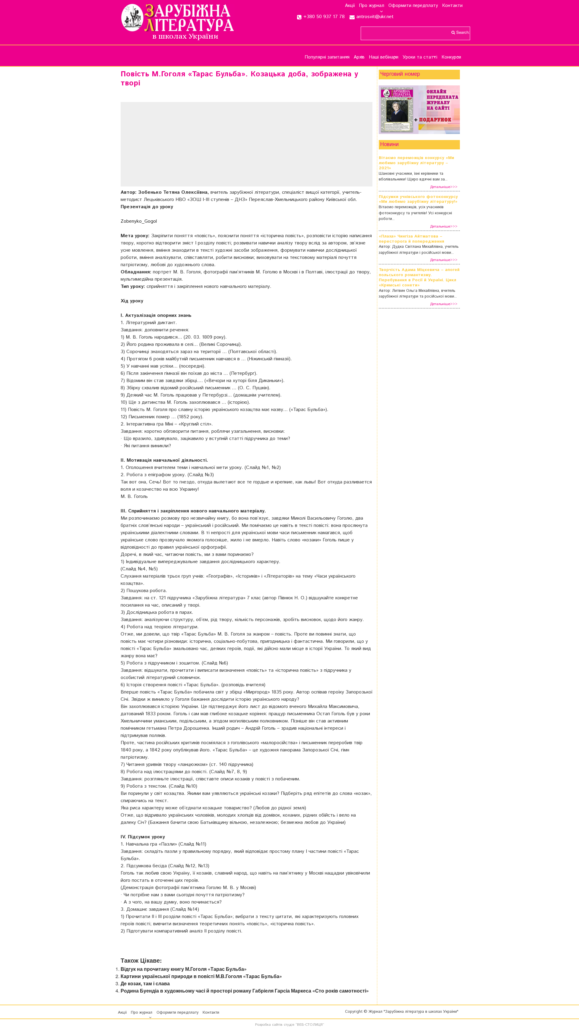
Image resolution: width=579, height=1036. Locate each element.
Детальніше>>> (443, 187)
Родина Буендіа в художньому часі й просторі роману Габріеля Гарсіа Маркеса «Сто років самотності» (245, 990)
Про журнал (371, 6)
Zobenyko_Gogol (139, 221)
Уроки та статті (420, 57)
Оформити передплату (413, 6)
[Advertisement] (203, 144)
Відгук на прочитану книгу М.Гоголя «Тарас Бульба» (184, 968)
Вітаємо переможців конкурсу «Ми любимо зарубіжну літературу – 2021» (416, 163)
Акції (350, 6)
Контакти (452, 6)
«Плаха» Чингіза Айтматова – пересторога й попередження (411, 239)
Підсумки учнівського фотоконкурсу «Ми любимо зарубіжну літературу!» (418, 199)
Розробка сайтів (269, 1024)
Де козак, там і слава (145, 983)
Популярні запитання (327, 57)
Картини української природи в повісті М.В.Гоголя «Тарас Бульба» (201, 976)
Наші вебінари (383, 57)
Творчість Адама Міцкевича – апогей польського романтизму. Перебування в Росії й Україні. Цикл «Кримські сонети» (419, 277)
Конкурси (451, 57)
